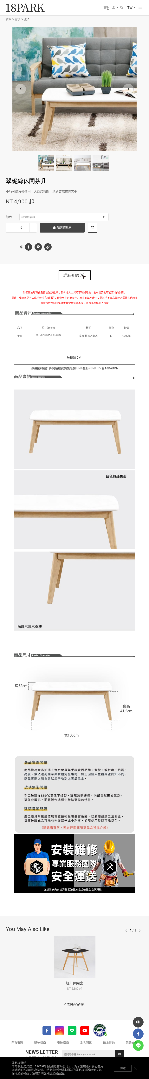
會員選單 (115, 7)
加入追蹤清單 (92, 228)
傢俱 (17, 19)
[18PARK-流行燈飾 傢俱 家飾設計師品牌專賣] (25, 8)
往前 (126, 930)
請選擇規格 (28, 217)
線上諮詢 (109, 1042)
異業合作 (132, 1042)
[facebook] (138, 1033)
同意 (123, 1068)
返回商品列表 (76, 1004)
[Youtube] (84, 1030)
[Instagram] (59, 1030)
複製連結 (48, 247)
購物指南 (40, 1042)
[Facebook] (46, 1030)
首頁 (8, 19)
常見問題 (86, 1042)
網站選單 (140, 8)
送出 (119, 1054)
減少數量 (9, 228)
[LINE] (72, 1030)
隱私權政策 (56, 1073)
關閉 (135, 1068)
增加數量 (33, 228)
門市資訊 (17, 1042)
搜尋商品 (122, 7)
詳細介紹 (71, 275)
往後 (139, 930)
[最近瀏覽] (138, 1022)
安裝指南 (63, 1042)
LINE (38, 247)
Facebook (28, 247)
